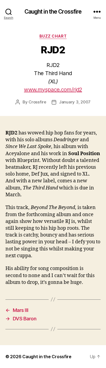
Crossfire (37, 102)
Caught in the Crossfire (53, 11)
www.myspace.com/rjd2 (53, 89)
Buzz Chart (53, 36)
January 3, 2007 (75, 102)
